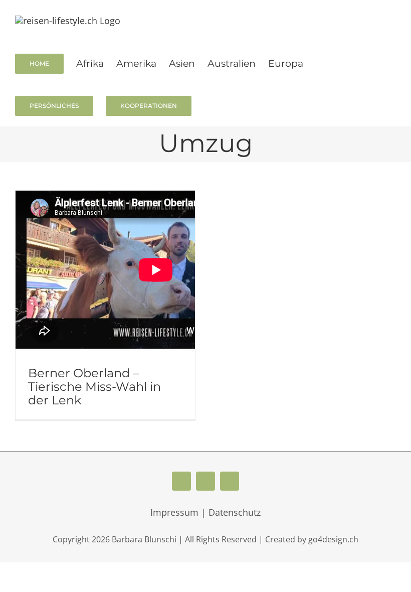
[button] (208, 105)
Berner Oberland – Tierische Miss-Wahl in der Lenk (94, 386)
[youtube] (205, 481)
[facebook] (181, 481)
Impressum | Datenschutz (205, 512)
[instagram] (229, 481)
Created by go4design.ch (311, 539)
